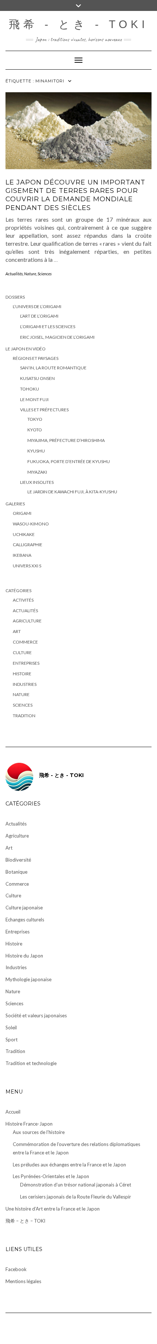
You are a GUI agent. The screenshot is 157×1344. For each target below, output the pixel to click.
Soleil (11, 1027)
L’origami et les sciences (47, 326)
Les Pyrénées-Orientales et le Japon (51, 1176)
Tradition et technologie (31, 1063)
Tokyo (34, 419)
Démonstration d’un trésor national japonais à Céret (75, 1185)
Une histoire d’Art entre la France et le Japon (52, 1209)
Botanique (16, 872)
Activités (23, 600)
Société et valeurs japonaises (36, 1015)
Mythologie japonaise (28, 979)
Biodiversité (18, 860)
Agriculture (27, 621)
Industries (25, 684)
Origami (22, 513)
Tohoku (29, 389)
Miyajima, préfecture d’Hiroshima (66, 440)
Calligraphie (27, 544)
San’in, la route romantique (53, 367)
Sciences (44, 273)
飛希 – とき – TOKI (25, 1221)
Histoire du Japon (24, 956)
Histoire (22, 673)
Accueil (12, 1112)
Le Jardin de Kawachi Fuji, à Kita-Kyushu (72, 491)
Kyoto (34, 429)
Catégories (18, 590)
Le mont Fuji (34, 399)
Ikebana (22, 555)
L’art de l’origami (39, 316)
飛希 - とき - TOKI (78, 24)
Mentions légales (23, 1281)
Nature (30, 273)
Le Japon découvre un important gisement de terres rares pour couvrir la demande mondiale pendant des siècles (75, 195)
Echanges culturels (24, 919)
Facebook (16, 1269)
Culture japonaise (24, 907)
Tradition (24, 715)
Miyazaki (37, 472)
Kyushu (36, 451)
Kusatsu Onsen (37, 378)
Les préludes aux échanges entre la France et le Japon (69, 1165)
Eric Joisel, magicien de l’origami (57, 337)
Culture (22, 652)
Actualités (14, 273)
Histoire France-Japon (29, 1124)
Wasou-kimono (31, 524)
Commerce (25, 642)
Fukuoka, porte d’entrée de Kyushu (68, 461)
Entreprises (26, 663)
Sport (11, 1039)
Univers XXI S (27, 565)
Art (17, 631)
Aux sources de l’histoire (39, 1132)
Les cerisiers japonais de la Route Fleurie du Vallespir (75, 1197)
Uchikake (24, 534)
